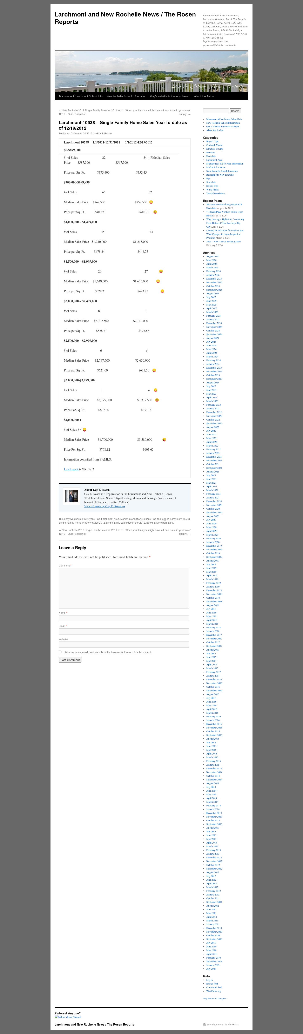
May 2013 (211, 838)
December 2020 (214, 501)
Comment (65, 565)
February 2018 (213, 627)
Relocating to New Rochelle (220, 174)
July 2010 (211, 942)
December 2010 (214, 927)
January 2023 (213, 408)
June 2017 (211, 657)
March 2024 (212, 356)
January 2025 (213, 319)
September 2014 (214, 779)
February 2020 (213, 538)
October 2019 (213, 553)
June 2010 (211, 946)
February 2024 (213, 360)
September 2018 (214, 601)
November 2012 (214, 861)
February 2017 (213, 671)
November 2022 (214, 415)
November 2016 (214, 683)
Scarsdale (211, 182)
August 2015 (212, 738)
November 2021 (214, 460)
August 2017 (212, 649)
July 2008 (211, 968)
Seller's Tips (149, 519)
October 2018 (213, 597)
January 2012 (213, 894)
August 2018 (212, 605)
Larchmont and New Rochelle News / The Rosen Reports (125, 17)
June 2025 (211, 300)
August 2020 (212, 516)
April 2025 (211, 308)
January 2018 (213, 631)
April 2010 (211, 953)
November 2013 (214, 816)
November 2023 (214, 371)
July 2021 (211, 475)
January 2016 (213, 720)
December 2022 (214, 412)
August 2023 (212, 382)
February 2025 (213, 315)
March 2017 (212, 668)
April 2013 (211, 842)
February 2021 (213, 493)
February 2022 (213, 449)
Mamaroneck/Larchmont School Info (80, 96)
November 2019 (214, 549)
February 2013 (213, 850)
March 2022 (212, 445)
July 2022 (211, 430)
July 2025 (211, 297)
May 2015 (211, 749)
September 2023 (214, 378)
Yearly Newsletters (215, 193)
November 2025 (214, 282)
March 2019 (212, 579)
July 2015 (211, 742)
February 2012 (213, 890)
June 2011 (211, 909)
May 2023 (211, 393)
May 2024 (211, 349)
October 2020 (213, 508)
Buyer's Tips (93, 519)
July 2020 (211, 519)
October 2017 (213, 642)
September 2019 (214, 556)
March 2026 (212, 267)
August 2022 (212, 427)
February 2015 (213, 761)
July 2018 (211, 608)
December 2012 (214, 857)
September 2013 (214, 824)
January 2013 (213, 853)
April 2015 (211, 753)
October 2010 (213, 935)
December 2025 (214, 278)
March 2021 (212, 490)
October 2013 (213, 820)
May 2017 (211, 660)
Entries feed (212, 983)
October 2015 (213, 731)
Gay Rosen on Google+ (214, 998)
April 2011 (211, 916)
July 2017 (211, 653)
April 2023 (211, 397)
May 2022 (211, 438)
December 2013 (214, 812)
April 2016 (211, 709)
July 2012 (211, 876)
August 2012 (212, 872)
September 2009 (214, 961)
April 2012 (211, 883)
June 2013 (211, 835)
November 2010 (214, 931)
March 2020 (212, 534)
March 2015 (212, 757)
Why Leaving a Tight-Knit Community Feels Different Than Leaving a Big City (225, 222)
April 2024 (211, 352)
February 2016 (213, 716)
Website (63, 639)
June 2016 (211, 701)
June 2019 (211, 568)
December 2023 (214, 367)
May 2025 (211, 304)
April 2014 (211, 798)
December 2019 (214, 545)
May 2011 (211, 913)
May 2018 (211, 616)
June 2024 (211, 345)
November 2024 (214, 326)
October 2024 (213, 330)
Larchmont (71, 469)
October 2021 (213, 464)
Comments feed (214, 987)
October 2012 (213, 864)
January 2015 (213, 764)
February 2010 (213, 957)
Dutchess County (214, 148)
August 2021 (212, 471)
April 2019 (211, 575)
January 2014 (213, 809)
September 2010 (214, 939)
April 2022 (211, 441)
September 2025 (214, 289)
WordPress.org (213, 991)
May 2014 (211, 794)
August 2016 (212, 694)
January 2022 (213, 453)
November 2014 (214, 772)
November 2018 (214, 594)
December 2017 (214, 634)
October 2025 (213, 286)
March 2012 (212, 887)
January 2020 (213, 542)
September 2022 (214, 423)
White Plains (212, 189)
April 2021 (211, 486)
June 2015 (211, 746)
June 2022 (211, 434)
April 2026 (211, 263)
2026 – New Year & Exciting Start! (223, 241)
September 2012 (214, 868)
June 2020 (211, 523)
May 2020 (211, 527)
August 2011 (212, 905)
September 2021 (214, 467)
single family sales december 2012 (125, 522)
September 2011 (214, 902)
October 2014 (213, 775)
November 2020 (214, 504)
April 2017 (211, 664)
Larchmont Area (110, 519)
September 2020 (214, 512)
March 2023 (212, 401)
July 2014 (211, 786)
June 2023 (211, 389)
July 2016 (211, 697)
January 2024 (213, 363)
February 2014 (213, 805)
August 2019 (212, 560)
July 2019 (211, 564)
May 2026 (211, 260)
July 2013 (211, 831)
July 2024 (211, 341)
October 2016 (213, 686)
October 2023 (213, 375)
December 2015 (214, 723)
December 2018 (214, 590)
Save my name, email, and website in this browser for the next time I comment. (107, 652)
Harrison (210, 152)
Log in (209, 979)
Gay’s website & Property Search (170, 96)
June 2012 (211, 879)
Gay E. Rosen (104, 133)
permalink (168, 522)
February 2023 (213, 404)
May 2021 (211, 482)
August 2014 (212, 783)
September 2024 (214, 334)
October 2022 (213, 419)
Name (63, 612)
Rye (208, 178)
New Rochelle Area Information (222, 171)
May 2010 (211, 950)
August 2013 (212, 827)
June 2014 (211, 790)
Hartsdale (211, 156)
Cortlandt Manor (214, 145)
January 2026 (213, 274)
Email (63, 625)
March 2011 (212, 920)
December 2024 (214, 323)
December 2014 (214, 768)
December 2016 (214, 679)
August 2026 (212, 256)
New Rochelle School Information (126, 96)
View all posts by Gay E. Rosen (104, 506)
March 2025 (212, 312)
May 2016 (211, 705)
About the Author (204, 96)
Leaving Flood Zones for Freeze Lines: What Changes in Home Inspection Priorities (225, 234)
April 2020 (211, 530)
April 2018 (211, 620)
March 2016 (212, 712)
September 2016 (214, 690)
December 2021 (214, 456)
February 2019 (213, 582)
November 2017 (214, 638)
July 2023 (211, 386)
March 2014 (212, 801)
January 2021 (213, 497)
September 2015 (214, 735)
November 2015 (214, 727)
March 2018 (212, 623)
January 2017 (213, 675)
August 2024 (212, 338)
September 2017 (214, 645)
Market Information (130, 519)
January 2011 (213, 924)
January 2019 (213, 586)
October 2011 (213, 898)
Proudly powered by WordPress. (223, 1024)
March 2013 (212, 846)
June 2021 (211, 479)
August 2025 (212, 293)
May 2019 (211, 571)
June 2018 (211, 612)
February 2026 (213, 271)
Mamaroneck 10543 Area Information (224, 163)
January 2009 (213, 965)
